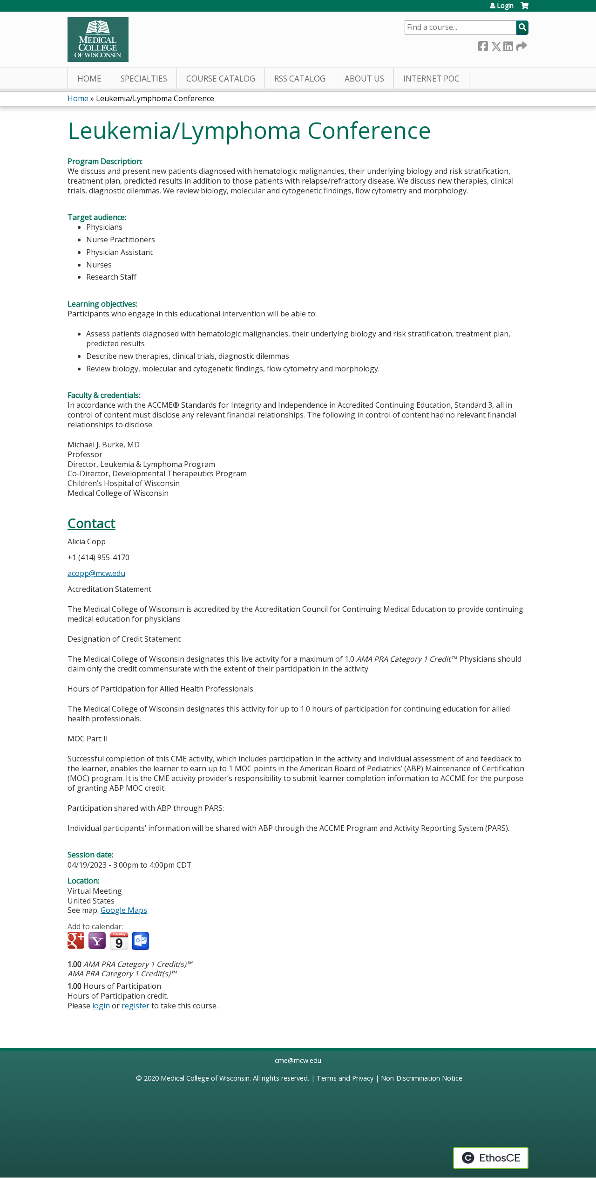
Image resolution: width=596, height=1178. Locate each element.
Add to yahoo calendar (98, 941)
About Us (364, 78)
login (101, 1005)
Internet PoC (431, 78)
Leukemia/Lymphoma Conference (155, 98)
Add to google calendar (77, 941)
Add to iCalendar (119, 940)
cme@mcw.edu (298, 1060)
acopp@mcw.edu (96, 573)
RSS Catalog (299, 78)
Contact (91, 523)
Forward (520, 44)
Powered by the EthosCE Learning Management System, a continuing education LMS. (490, 1158)
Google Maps (124, 910)
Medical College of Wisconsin (205, 1078)
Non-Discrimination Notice (421, 1078)
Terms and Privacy (345, 1078)
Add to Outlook (141, 941)
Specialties (144, 78)
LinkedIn (508, 44)
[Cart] (524, 9)
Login (505, 5)
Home (89, 78)
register (135, 1005)
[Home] (98, 40)
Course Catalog (220, 78)
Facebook (483, 44)
